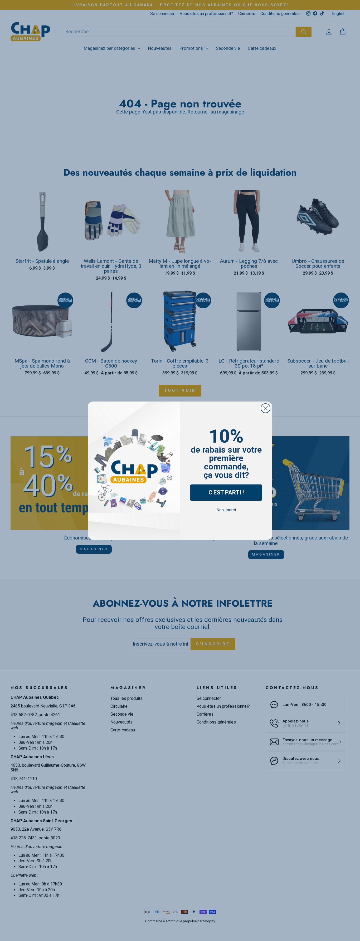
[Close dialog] (265, 408)
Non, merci (226, 509)
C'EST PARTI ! (226, 492)
